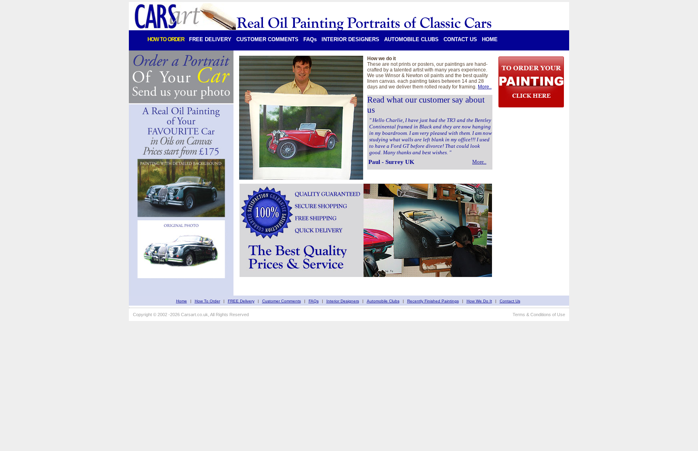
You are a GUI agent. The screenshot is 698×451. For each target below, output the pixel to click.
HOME (490, 39)
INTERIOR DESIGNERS (350, 39)
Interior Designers (342, 301)
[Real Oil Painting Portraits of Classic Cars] (314, 26)
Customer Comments (281, 301)
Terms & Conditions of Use (539, 314)
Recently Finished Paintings (433, 301)
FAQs (310, 39)
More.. (485, 87)
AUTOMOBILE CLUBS (411, 39)
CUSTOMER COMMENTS (267, 39)
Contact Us (510, 301)
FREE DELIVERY (210, 39)
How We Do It (479, 301)
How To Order (207, 301)
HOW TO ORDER (165, 39)
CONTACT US (460, 39)
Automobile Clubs (383, 301)
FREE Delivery (241, 301)
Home (181, 301)
